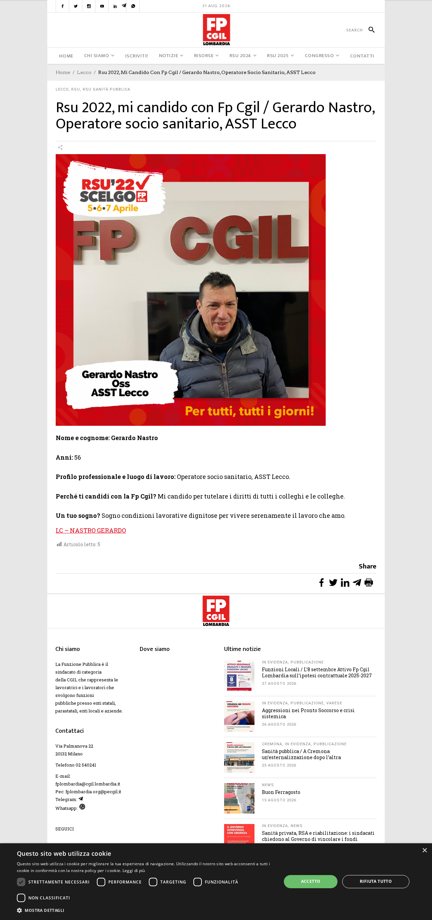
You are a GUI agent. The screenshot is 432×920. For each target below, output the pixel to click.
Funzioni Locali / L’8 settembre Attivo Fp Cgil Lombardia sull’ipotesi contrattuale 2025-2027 (317, 672)
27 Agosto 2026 (279, 683)
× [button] (424, 850)
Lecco (84, 72)
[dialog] (216, 881)
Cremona (272, 744)
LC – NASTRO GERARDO (91, 530)
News (268, 785)
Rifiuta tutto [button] (376, 881)
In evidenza (275, 662)
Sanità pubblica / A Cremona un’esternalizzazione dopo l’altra (301, 754)
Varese (334, 703)
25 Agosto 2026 (279, 765)
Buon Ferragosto (281, 792)
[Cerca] (369, 30)
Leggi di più (134, 870)
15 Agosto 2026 (279, 800)
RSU (75, 89)
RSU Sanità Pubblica (106, 89)
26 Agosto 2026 (279, 724)
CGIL (72, 680)
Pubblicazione (307, 662)
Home (63, 72)
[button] (145, 910)
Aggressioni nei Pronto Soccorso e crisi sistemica (308, 713)
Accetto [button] (311, 881)
